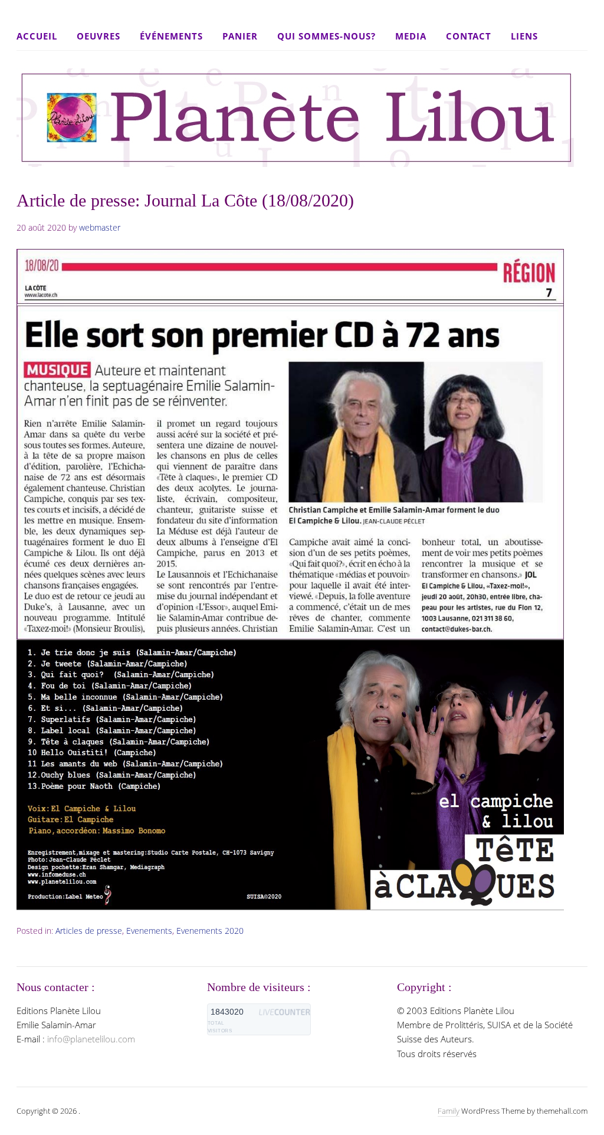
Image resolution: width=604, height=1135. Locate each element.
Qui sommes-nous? (326, 36)
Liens (524, 36)
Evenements (149, 930)
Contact (468, 36)
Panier (240, 36)
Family (448, 1111)
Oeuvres (98, 36)
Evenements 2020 (210, 930)
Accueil (37, 36)
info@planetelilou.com (91, 1039)
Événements (171, 36)
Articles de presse (88, 930)
